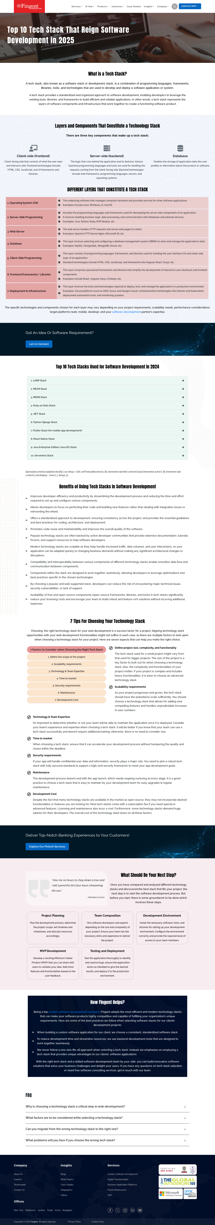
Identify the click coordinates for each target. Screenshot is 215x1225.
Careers (18, 1179)
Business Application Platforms (122, 1184)
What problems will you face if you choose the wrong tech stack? (70, 1140)
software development (126, 311)
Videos (64, 1195)
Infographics (66, 1190)
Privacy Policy (74, 1221)
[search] (174, 6)
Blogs (63, 1174)
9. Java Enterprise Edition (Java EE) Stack (54, 447)
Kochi (57, 1210)
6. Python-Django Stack (44, 422)
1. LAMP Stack (38, 380)
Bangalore (67, 1210)
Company (162, 6)
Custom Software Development (122, 1174)
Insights (148, 6)
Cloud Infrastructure (117, 1190)
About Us (18, 1174)
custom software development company (74, 1011)
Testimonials (20, 1184)
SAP (110, 1195)
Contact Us (19, 1190)
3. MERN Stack (39, 397)
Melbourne (30, 1210)
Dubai (50, 1210)
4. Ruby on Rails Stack (43, 405)
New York (18, 1210)
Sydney (41, 1210)
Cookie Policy (98, 1221)
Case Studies (134, 6)
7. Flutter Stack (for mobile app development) (56, 430)
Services (76, 6)
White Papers (67, 1179)
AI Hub (89, 6)
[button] (107, 381)
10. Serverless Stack (42, 455)
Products (102, 6)
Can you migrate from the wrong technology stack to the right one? (72, 1129)
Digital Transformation (118, 1179)
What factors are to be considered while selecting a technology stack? (74, 1117)
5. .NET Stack (38, 413)
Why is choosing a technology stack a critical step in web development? (75, 1106)
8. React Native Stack (43, 438)
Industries (117, 6)
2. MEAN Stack (39, 388)
